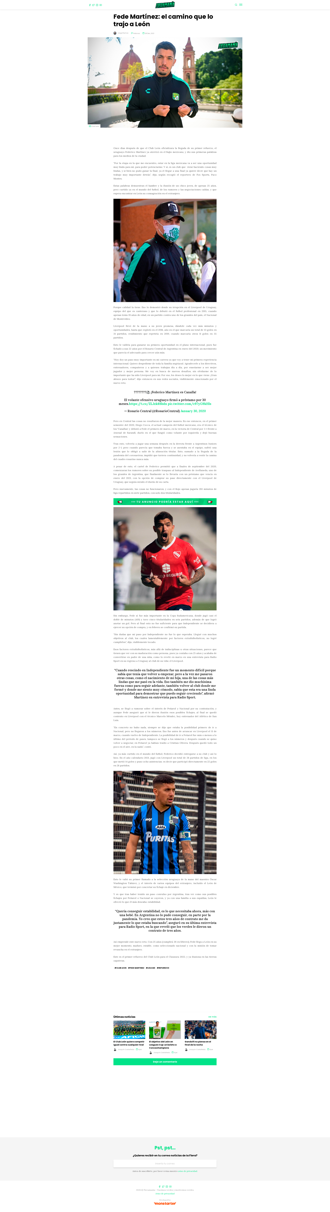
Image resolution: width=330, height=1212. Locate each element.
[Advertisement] (165, 137)
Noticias (136, 33)
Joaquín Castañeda (126, 1049)
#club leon (120, 968)
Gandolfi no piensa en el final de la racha (198, 1043)
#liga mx (150, 968)
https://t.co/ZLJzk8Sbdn (148, 404)
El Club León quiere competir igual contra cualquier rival (128, 1043)
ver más (212, 1016)
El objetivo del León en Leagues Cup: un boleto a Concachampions (163, 1044)
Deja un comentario (165, 1061)
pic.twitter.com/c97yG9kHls (189, 404)
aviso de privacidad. (188, 1171)
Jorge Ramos (123, 33)
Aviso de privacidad (165, 1193)
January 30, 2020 (193, 411)
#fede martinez (136, 968)
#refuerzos (163, 968)
